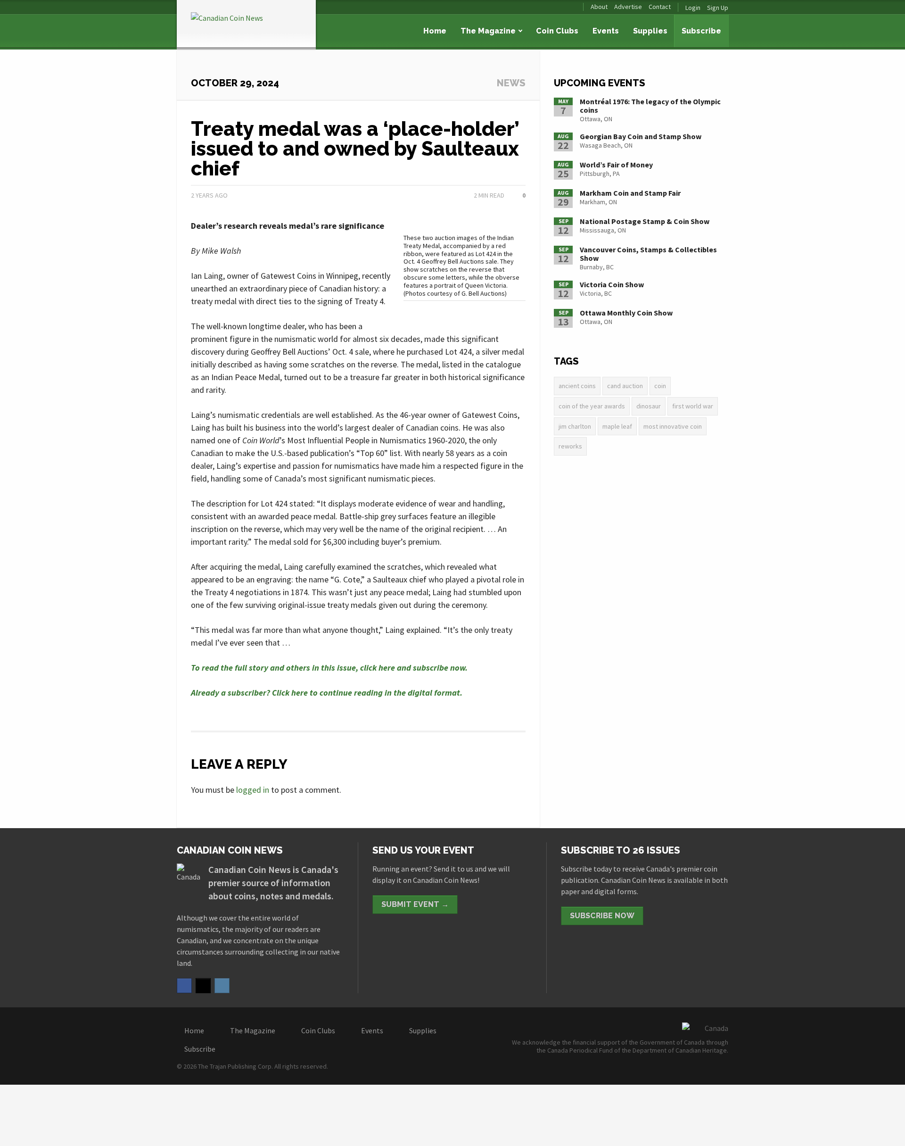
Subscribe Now (602, 915)
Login (692, 7)
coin (660, 386)
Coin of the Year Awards (592, 406)
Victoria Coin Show (612, 284)
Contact (660, 7)
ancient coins (577, 386)
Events (605, 30)
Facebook (184, 985)
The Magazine (488, 30)
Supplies (650, 30)
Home (434, 30)
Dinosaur (648, 406)
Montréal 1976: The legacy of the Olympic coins (650, 106)
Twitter (203, 985)
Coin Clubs (557, 30)
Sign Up (717, 7)
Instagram (222, 985)
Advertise (628, 7)
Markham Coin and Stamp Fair (630, 193)
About (599, 7)
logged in (252, 789)
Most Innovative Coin (672, 426)
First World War (692, 406)
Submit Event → (415, 904)
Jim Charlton (575, 426)
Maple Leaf (617, 426)
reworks (570, 446)
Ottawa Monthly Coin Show (626, 312)
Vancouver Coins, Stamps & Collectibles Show (648, 254)
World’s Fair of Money (616, 164)
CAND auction (625, 386)
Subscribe (701, 30)
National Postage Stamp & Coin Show (644, 221)
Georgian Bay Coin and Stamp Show (640, 136)
